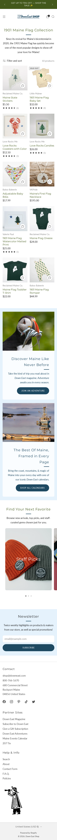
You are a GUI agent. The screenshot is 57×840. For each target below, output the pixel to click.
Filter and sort (14, 60)
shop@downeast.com (14, 675)
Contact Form (10, 768)
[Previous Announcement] (4, 4)
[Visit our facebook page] (4, 701)
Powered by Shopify (28, 833)
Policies (7, 778)
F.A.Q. (6, 773)
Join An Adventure (33, 390)
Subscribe (29, 647)
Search (6, 759)
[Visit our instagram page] (11, 701)
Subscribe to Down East (15, 723)
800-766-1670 (11, 680)
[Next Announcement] (52, 4)
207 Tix (7, 743)
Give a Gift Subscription (15, 728)
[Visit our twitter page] (33, 701)
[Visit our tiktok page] (26, 701)
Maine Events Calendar (15, 738)
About (6, 764)
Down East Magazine (14, 719)
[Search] (52, 16)
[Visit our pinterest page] (19, 701)
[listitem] (28, 4)
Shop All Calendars (32, 488)
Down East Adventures (15, 733)
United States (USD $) (27, 826)
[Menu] (4, 16)
